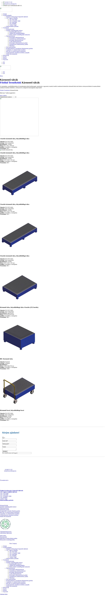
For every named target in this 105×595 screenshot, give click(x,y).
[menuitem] (4, 62)
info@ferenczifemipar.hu (10, 471)
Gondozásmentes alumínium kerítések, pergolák (17, 52)
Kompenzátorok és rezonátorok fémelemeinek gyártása (19, 48)
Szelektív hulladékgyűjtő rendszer (14, 30)
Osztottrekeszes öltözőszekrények (17, 39)
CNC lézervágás (13, 19)
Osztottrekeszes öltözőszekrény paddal (18, 44)
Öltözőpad (11, 45)
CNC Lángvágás (4, 494)
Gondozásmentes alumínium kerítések (9, 515)
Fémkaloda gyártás (4, 509)
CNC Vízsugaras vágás (5, 496)
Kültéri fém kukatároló (11, 54)
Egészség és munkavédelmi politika (8, 538)
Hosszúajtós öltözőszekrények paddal (18, 43)
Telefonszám (5, 444)
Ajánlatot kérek (3, 594)
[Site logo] (6, 11)
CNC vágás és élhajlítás (12, 18)
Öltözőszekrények (10, 36)
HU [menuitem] (4, 62)
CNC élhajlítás (12, 23)
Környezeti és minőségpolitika (7, 539)
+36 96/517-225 (8, 469)
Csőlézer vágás (13, 25)
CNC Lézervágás (4, 493)
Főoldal (4, 82)
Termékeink (15, 82)
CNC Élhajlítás (3, 497)
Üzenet (4, 446)
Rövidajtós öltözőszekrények (16, 40)
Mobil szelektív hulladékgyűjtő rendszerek (19, 34)
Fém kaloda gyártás (11, 47)
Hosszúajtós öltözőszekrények (16, 37)
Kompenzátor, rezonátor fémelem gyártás (10, 511)
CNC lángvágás (13, 22)
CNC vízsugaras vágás (14, 21)
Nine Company (13, 543)
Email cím (5, 441)
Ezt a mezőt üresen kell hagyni (9, 453)
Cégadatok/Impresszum (5, 531)
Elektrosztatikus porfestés (12, 26)
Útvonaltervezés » (4, 480)
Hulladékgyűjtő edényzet (15, 32)
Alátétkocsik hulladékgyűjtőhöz (17, 33)
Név (3, 438)
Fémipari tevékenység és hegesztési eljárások (17, 16)
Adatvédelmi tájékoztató (6, 533)
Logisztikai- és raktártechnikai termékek (15, 50)
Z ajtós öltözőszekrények (15, 41)
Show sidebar (3, 95)
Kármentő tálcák (10, 29)
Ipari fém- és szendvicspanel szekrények (16, 51)
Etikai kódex (3, 535)
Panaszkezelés (3, 537)
